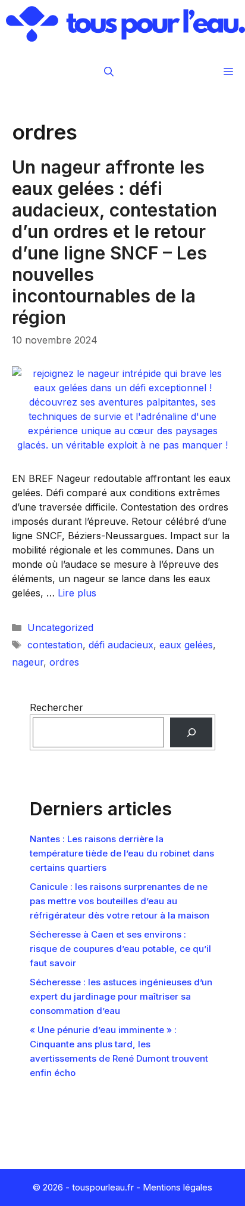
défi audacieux (121, 645)
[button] (109, 71)
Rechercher (56, 707)
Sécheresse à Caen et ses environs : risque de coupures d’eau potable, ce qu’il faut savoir (120, 949)
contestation (55, 645)
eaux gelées (186, 645)
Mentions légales (177, 1187)
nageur (27, 662)
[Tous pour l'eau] (125, 24)
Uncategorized (60, 627)
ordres (64, 662)
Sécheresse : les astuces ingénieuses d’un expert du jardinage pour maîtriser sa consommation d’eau (121, 996)
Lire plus (77, 593)
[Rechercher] (191, 732)
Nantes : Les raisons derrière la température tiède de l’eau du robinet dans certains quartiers (122, 853)
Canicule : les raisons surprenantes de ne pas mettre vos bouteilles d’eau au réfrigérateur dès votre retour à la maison (119, 901)
